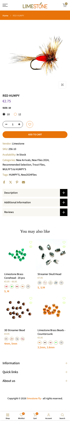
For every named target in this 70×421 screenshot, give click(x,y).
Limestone (18, 143)
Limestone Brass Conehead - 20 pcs (14, 276)
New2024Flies (29, 175)
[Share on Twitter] (10, 182)
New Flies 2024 (40, 160)
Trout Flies (38, 165)
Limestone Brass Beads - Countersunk (51, 332)
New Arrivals (23, 160)
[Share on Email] (23, 182)
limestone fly (34, 398)
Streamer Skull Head (49, 274)
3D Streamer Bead (14, 330)
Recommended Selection (17, 165)
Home (5, 16)
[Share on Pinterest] (17, 182)
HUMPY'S (14, 175)
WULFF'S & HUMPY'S (14, 169)
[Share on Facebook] (4, 182)
